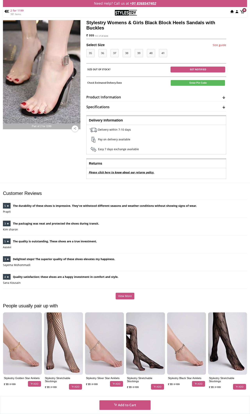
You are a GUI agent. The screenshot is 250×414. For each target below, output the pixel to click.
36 (102, 53)
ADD (35, 383)
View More (125, 296)
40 (151, 53)
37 (114, 53)
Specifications (98, 106)
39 (138, 53)
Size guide (219, 45)
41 (163, 53)
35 (90, 53)
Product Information (103, 97)
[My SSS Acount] (237, 11)
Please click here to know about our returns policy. (121, 172)
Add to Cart (126, 405)
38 (126, 53)
